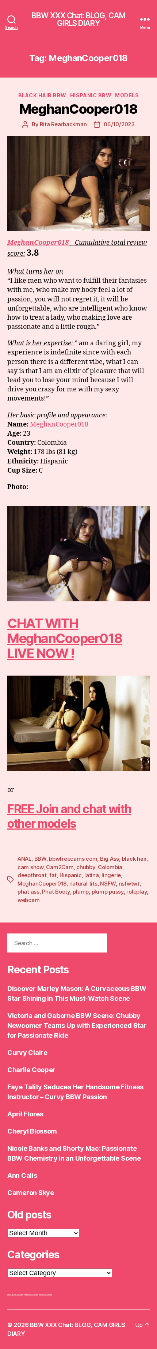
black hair (134, 858)
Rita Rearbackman (63, 124)
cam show (30, 867)
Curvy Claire (27, 1052)
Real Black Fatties (15, 1294)
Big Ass (109, 858)
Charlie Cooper (31, 1070)
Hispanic (71, 875)
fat (53, 875)
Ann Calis (22, 1175)
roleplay (136, 891)
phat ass (28, 891)
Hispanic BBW (90, 95)
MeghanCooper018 (78, 109)
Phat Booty (56, 891)
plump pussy (108, 891)
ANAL (24, 858)
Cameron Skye (30, 1192)
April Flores (25, 1114)
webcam (28, 900)
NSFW (108, 883)
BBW (40, 858)
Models (127, 95)
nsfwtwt (129, 883)
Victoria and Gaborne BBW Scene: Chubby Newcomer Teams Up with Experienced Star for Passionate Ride (76, 1025)
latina (91, 875)
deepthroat (32, 875)
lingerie (111, 875)
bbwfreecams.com (73, 858)
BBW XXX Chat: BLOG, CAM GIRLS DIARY (78, 19)
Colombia (110, 867)
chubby (85, 867)
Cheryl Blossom (32, 1131)
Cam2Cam (59, 867)
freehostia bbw (31, 1294)
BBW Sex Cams (45, 1294)
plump (81, 891)
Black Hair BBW (42, 95)
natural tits (83, 883)
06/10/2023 (119, 124)
